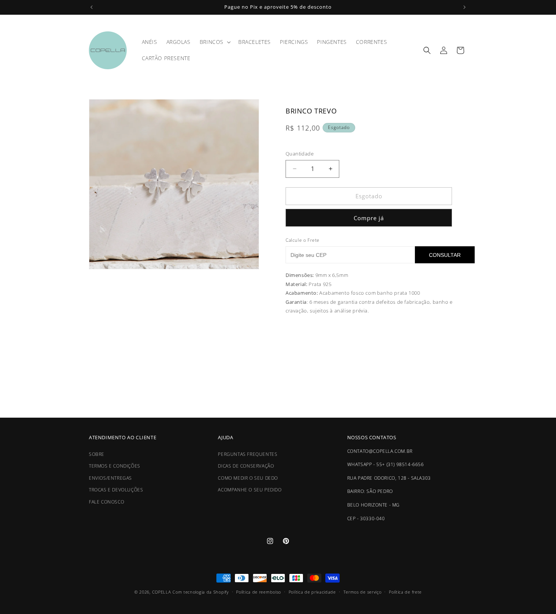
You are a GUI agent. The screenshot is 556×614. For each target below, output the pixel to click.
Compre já (369, 218)
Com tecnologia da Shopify (200, 592)
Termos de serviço (362, 591)
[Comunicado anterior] (91, 7)
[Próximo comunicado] (464, 7)
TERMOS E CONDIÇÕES (114, 466)
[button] (214, 42)
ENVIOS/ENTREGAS (110, 478)
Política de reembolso (258, 591)
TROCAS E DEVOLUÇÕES (116, 490)
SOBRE (96, 454)
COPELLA (161, 592)
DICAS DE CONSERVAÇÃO (246, 466)
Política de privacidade (312, 591)
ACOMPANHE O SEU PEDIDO (249, 490)
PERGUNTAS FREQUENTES (247, 454)
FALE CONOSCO (106, 502)
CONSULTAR (445, 255)
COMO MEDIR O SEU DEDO (248, 478)
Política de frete (405, 591)
